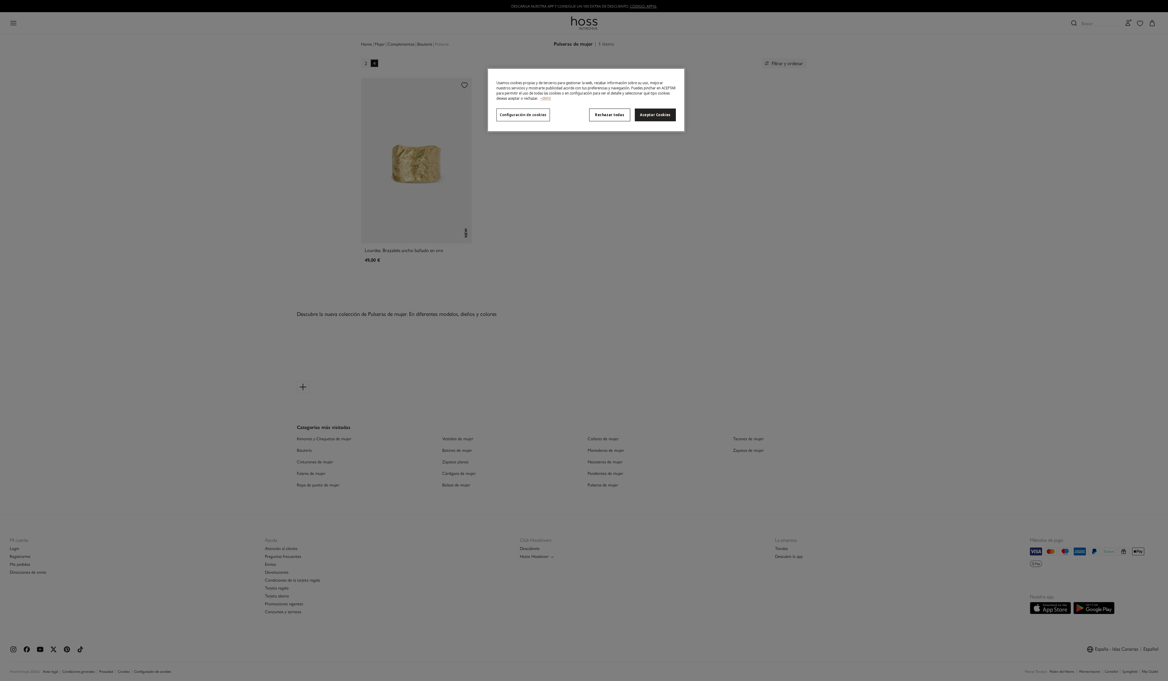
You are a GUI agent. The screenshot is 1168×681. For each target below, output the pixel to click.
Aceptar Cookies (655, 114)
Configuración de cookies (523, 114)
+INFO (545, 98)
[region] (586, 100)
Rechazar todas (609, 114)
